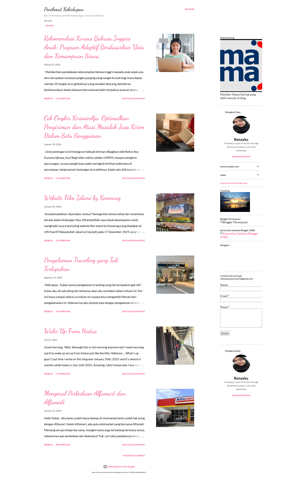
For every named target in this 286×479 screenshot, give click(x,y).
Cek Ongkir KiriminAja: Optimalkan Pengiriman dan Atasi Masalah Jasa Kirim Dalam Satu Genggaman (94, 126)
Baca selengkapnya (133, 98)
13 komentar (63, 98)
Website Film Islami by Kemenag (82, 197)
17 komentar (63, 373)
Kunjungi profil (241, 156)
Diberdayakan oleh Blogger (121, 466)
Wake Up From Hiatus (70, 331)
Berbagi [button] (48, 98)
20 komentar (63, 444)
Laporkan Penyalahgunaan (233, 183)
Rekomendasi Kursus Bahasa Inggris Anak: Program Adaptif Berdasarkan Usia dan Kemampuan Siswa (94, 46)
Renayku (241, 139)
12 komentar (63, 178)
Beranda (50, 25)
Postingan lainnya (134, 455)
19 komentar (63, 311)
